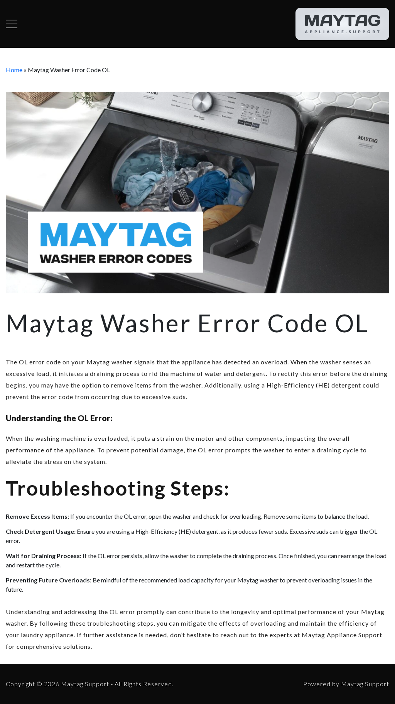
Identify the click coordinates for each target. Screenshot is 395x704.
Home (14, 69)
